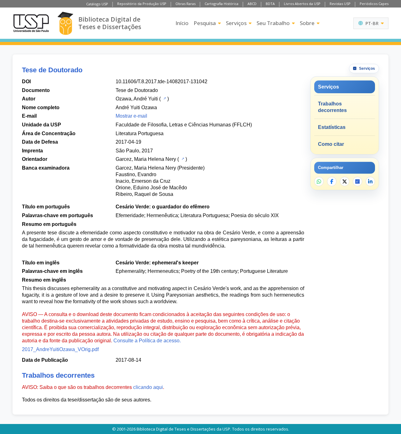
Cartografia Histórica (221, 3)
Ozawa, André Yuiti (137, 98)
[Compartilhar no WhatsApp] (319, 181)
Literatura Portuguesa (140, 133)
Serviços (236, 23)
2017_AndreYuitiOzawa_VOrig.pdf (60, 349)
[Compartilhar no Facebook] (331, 181)
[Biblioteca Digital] (65, 23)
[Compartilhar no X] (344, 181)
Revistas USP (340, 3)
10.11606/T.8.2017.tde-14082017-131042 (161, 81)
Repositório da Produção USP (141, 3)
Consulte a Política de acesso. (147, 340)
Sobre (307, 23)
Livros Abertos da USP (302, 3)
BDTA (270, 3)
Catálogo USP (97, 4)
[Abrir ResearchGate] (357, 181)
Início (182, 23)
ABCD (252, 3)
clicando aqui (148, 387)
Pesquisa (205, 23)
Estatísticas (332, 127)
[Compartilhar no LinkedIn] (370, 181)
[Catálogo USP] (164, 98)
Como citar (331, 144)
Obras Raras (185, 3)
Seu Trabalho (273, 23)
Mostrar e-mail (131, 116)
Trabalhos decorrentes (332, 107)
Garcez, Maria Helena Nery (146, 159)
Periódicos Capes (374, 3)
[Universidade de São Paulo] (31, 23)
